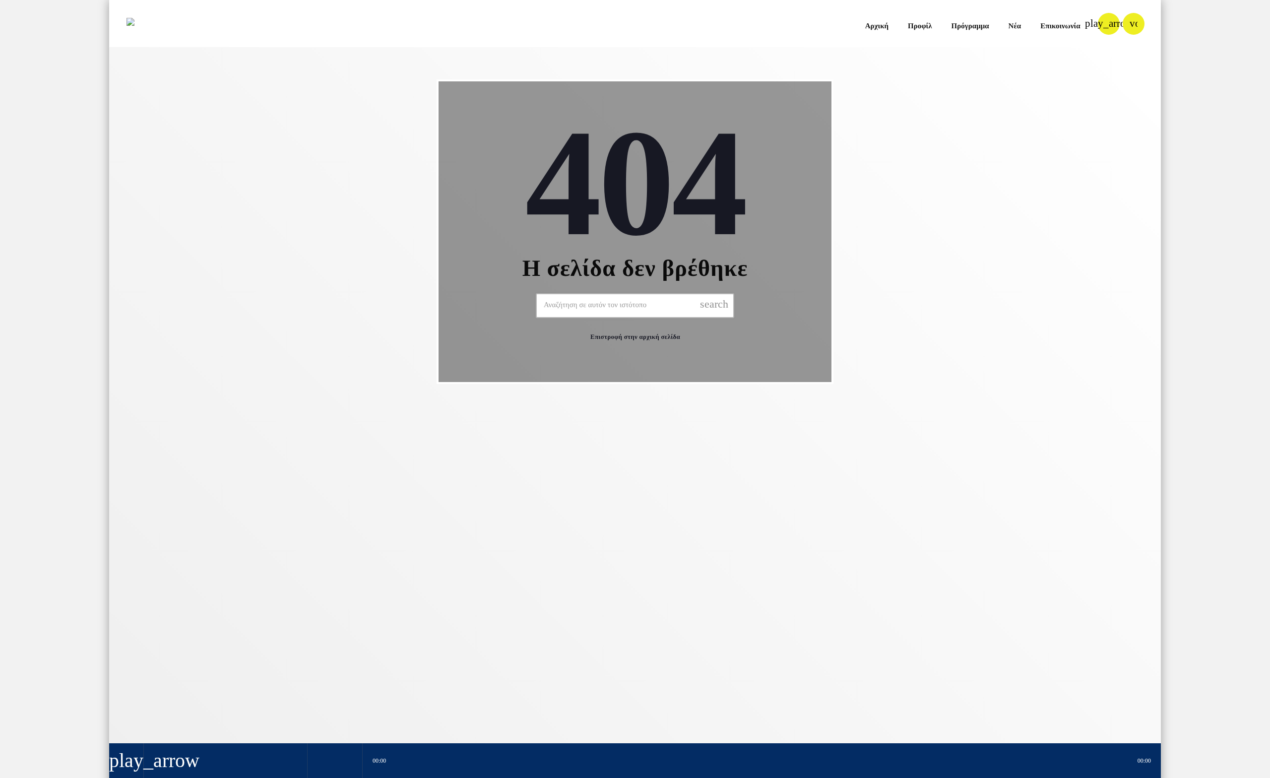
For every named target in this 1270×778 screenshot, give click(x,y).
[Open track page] (352, 760)
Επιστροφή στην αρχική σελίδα (635, 336)
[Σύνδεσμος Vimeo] (158, 24)
